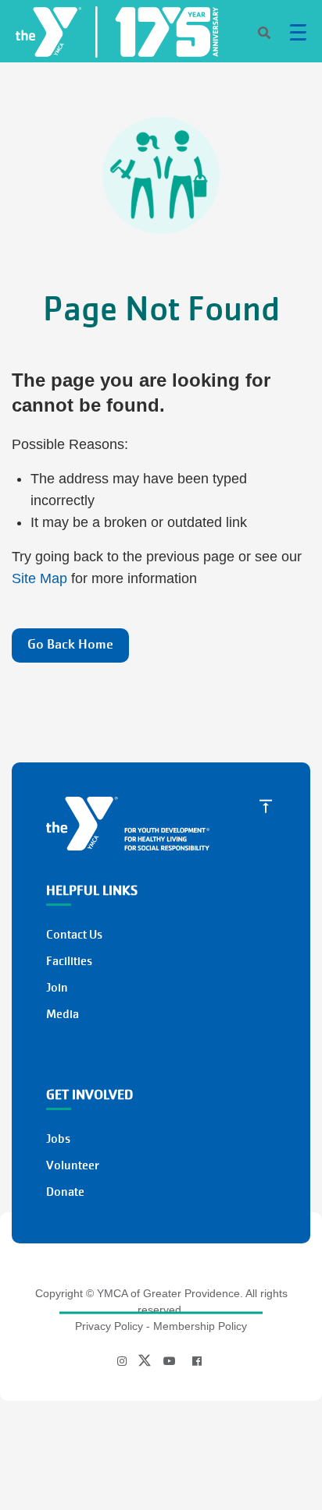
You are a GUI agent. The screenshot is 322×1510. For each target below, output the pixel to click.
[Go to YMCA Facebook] (197, 1361)
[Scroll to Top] (265, 805)
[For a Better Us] (161, 29)
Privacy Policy (109, 1326)
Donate (65, 1192)
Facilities (69, 961)
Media (62, 1014)
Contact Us (74, 934)
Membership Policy (200, 1326)
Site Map (39, 578)
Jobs (58, 1139)
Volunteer (72, 1165)
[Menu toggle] (297, 32)
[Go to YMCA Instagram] (124, 1361)
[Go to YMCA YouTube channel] (169, 1361)
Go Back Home (70, 644)
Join (57, 987)
